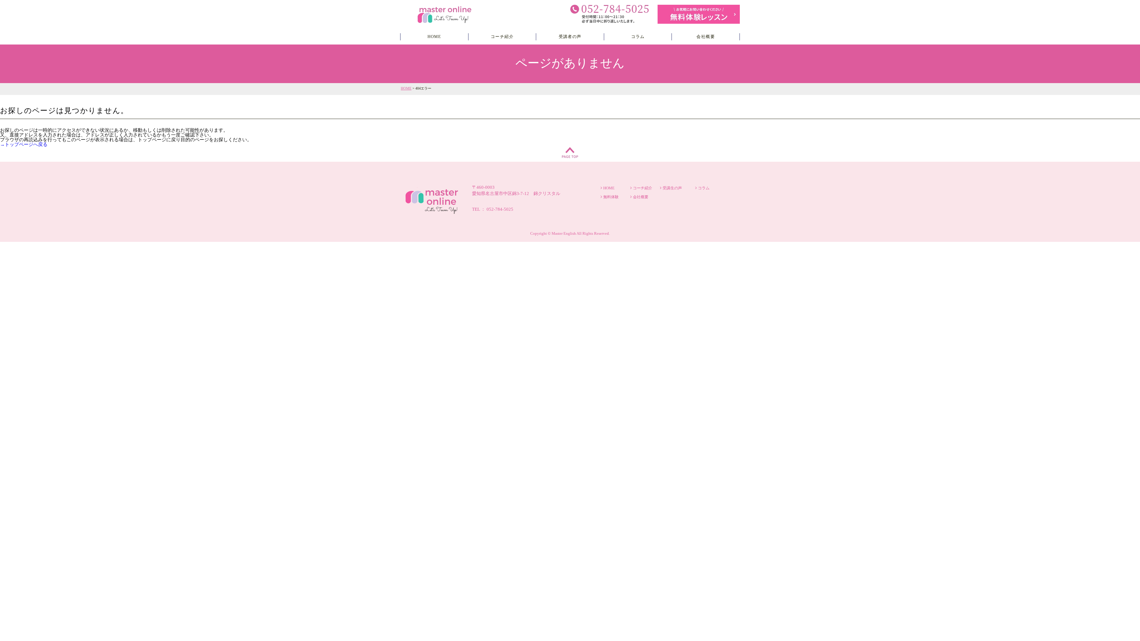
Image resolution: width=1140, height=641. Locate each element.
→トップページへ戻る (24, 144)
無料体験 (611, 197)
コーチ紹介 (502, 36)
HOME (434, 36)
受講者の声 (570, 36)
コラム (638, 36)
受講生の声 (672, 188)
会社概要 (705, 36)
